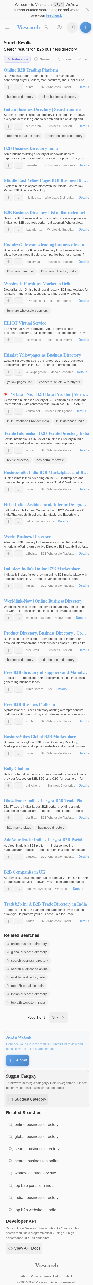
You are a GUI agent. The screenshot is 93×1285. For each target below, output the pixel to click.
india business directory (58, 660)
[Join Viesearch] (59, 27)
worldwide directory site (28, 977)
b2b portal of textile (50, 460)
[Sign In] (72, 27)
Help (56, 1276)
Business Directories (61, 126)
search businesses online (29, 969)
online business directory (58, 97)
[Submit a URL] (85, 27)
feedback (54, 15)
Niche (50, 521)
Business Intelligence (57, 411)
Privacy (36, 1276)
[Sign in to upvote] (8, 87)
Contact (67, 1276)
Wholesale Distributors (60, 197)
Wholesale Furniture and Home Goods (55, 301)
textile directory (18, 460)
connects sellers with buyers (59, 382)
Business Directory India (58, 271)
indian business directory (65, 136)
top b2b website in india (28, 1002)
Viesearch (28, 27)
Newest (45, 59)
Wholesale (62, 889)
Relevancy (20, 59)
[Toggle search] (46, 27)
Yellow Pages (63, 618)
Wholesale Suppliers (61, 229)
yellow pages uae (19, 382)
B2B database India (70, 421)
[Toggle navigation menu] (7, 27)
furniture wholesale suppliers (27, 310)
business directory (20, 97)
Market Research (61, 372)
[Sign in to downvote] (18, 87)
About (25, 1276)
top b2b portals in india (23, 136)
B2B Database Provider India (28, 421)
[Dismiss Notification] (87, 10)
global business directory (29, 952)
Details (84, 87)
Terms (47, 1276)
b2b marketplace (19, 827)
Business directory (20, 271)
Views (67, 59)
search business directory (29, 960)
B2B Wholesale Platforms (58, 87)
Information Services (61, 340)
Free (50, 689)
